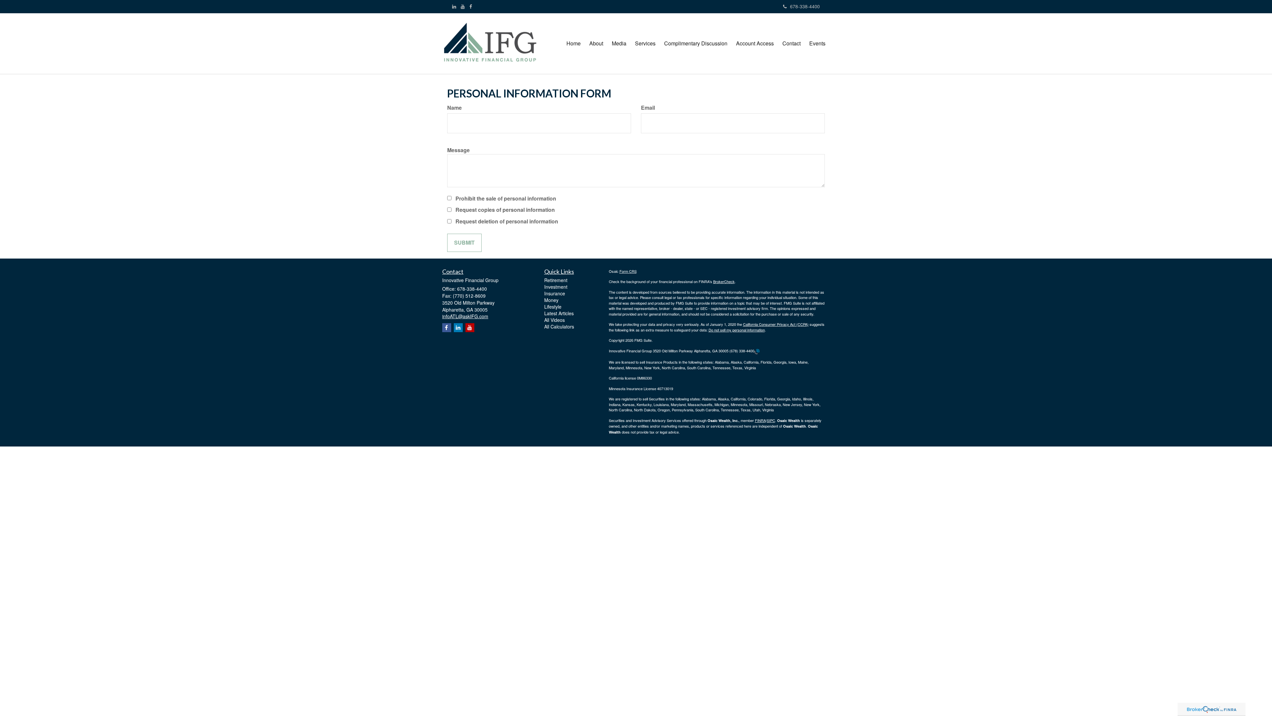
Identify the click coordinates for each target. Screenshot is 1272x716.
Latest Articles (559, 313)
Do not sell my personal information (737, 329)
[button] (596, 43)
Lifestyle (552, 306)
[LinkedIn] (454, 6)
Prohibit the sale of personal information (505, 198)
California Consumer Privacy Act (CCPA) (776, 324)
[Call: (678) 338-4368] (757, 351)
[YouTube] (463, 6)
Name (454, 107)
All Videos (554, 320)
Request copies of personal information (505, 209)
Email (648, 107)
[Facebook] (470, 6)
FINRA (760, 420)
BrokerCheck (724, 281)
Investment (555, 286)
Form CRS (628, 271)
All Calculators (559, 326)
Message (458, 150)
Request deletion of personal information (506, 221)
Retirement (555, 280)
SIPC (771, 420)
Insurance (554, 293)
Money (551, 300)
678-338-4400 (805, 6)
